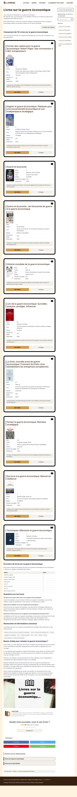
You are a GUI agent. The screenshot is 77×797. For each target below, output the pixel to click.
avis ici (13, 610)
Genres (34, 3)
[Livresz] (10, 3)
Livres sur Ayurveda (64, 30)
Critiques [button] (41, 92)
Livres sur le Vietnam (64, 26)
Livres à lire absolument (65, 10)
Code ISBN (69, 3)
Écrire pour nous (25, 782)
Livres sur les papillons (65, 33)
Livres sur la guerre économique (14, 759)
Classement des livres (56, 3)
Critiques (42, 3)
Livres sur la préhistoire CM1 (65, 44)
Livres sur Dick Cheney (65, 37)
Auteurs (26, 3)
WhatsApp (43, 746)
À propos (6, 782)
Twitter (43, 742)
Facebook (16, 742)
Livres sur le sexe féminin (12, 763)
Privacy (32, 782)
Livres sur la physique (65, 40)
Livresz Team (15, 711)
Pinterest (17, 746)
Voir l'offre (17, 92)
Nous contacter (39, 782)
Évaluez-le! (29, 730)
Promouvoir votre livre (14, 782)
